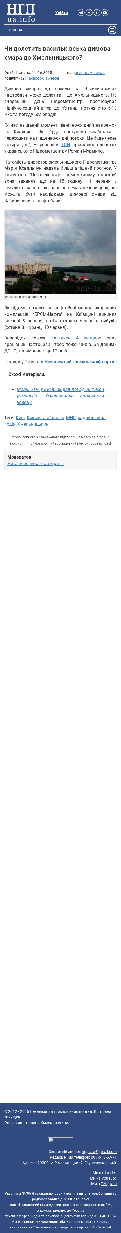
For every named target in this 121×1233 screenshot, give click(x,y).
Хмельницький (33, 424)
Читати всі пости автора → (35, 463)
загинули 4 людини (75, 338)
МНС (71, 417)
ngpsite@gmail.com (99, 1151)
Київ (20, 417)
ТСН (65, 144)
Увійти (61, 12)
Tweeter (52, 78)
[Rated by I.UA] (60, 1142)
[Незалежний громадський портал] (21, 12)
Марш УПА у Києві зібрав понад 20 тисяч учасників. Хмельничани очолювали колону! (60, 396)
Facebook (35, 78)
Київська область (45, 417)
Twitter (110, 1172)
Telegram (109, 1183)
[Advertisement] (60, 718)
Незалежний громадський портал (61, 1111)
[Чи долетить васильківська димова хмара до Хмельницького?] (60, 252)
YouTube (109, 1178)
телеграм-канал (90, 72)
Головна (14, 30)
